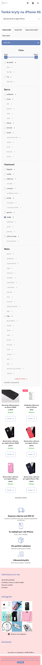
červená (11, 128)
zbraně (10, 326)
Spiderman (11, 259)
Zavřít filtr (6, 43)
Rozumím (20, 662)
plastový (11, 232)
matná (10, 157)
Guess (10, 330)
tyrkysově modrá (13, 137)
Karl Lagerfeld (12, 241)
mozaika (11, 345)
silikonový (11, 179)
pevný (10, 227)
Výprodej (11, 82)
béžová (10, 109)
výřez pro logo (13, 236)
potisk (10, 340)
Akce (9, 67)
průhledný (11, 222)
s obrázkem (12, 287)
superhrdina (12, 283)
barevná (11, 152)
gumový (10, 212)
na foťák (11, 184)
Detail (9, 419)
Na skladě (11, 63)
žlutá (10, 114)
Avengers (11, 278)
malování (11, 273)
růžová (10, 123)
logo (9, 316)
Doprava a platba (7, 585)
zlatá (10, 118)
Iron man (11, 302)
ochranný (11, 189)
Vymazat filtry (20, 379)
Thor (9, 297)
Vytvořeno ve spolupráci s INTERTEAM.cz (21, 653)
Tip (9, 77)
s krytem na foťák (14, 208)
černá (10, 99)
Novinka (10, 72)
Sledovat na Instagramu (18, 634)
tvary (10, 350)
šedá (9, 147)
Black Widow (12, 321)
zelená (10, 142)
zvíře (10, 335)
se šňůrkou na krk (14, 193)
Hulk (9, 311)
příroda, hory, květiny (15, 369)
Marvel (10, 254)
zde (38, 660)
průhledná (11, 94)
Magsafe (11, 169)
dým (9, 364)
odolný (10, 174)
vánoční (10, 373)
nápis (10, 268)
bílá (9, 104)
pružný (10, 198)
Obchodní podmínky (8, 580)
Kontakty (5, 588)
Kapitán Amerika (13, 306)
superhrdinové (13, 264)
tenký (10, 217)
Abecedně (6, 36)
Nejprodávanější (31, 30)
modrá (10, 133)
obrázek (11, 292)
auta (9, 359)
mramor (10, 354)
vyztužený (11, 203)
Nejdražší (18, 30)
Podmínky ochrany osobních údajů (12, 583)
